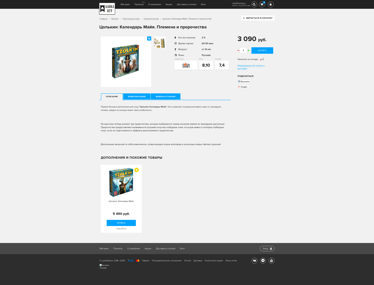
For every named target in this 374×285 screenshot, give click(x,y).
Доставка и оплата (186, 4)
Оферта (145, 260)
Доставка (198, 260)
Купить (262, 50)
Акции (169, 4)
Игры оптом (231, 260)
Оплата (187, 260)
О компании (154, 4)
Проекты (139, 4)
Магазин (125, 4)
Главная (103, 19)
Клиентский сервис (214, 260)
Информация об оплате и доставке (251, 67)
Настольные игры (131, 19)
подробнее (121, 228)
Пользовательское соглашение (167, 260)
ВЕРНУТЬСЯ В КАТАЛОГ (259, 18)
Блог (203, 4)
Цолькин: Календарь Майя (121, 201)
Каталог (115, 19)
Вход (265, 248)
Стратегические (151, 19)
